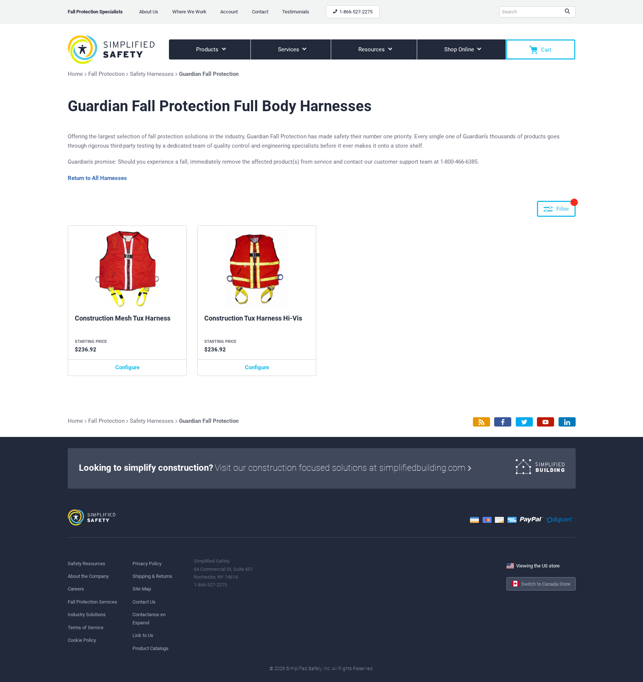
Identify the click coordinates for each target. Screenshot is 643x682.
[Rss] (481, 422)
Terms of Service (85, 627)
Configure (127, 367)
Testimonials (295, 12)
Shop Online (460, 49)
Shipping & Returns (152, 576)
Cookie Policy (82, 640)
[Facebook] (502, 422)
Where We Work (189, 12)
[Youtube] (545, 422)
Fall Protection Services (92, 602)
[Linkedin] (567, 422)
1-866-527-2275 (355, 12)
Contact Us (144, 602)
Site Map (141, 589)
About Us (148, 12)
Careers (76, 589)
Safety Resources (86, 563)
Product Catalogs (150, 648)
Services (289, 49)
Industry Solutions (87, 614)
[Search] (567, 12)
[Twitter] (524, 422)
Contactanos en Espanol (149, 618)
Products (208, 49)
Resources (372, 49)
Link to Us (142, 635)
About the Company (88, 576)
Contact (260, 12)
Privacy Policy (146, 563)
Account (229, 12)
